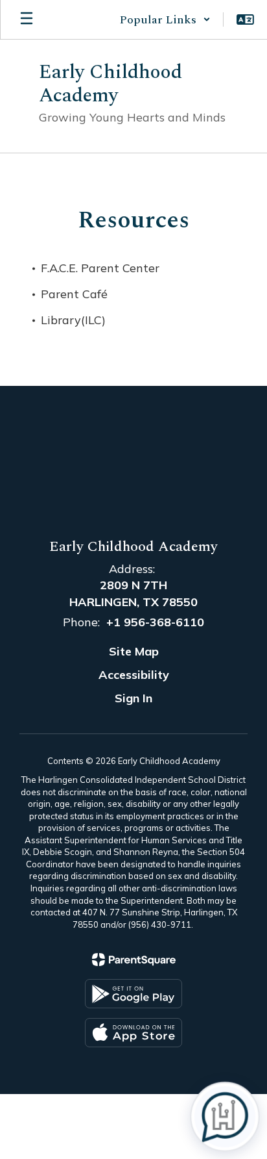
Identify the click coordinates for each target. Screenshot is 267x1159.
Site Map (134, 651)
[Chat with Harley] (225, 1116)
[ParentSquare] (134, 959)
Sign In (133, 698)
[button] (165, 19)
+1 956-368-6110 (155, 622)
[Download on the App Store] (133, 1032)
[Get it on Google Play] (133, 993)
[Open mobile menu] (26, 19)
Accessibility (134, 674)
